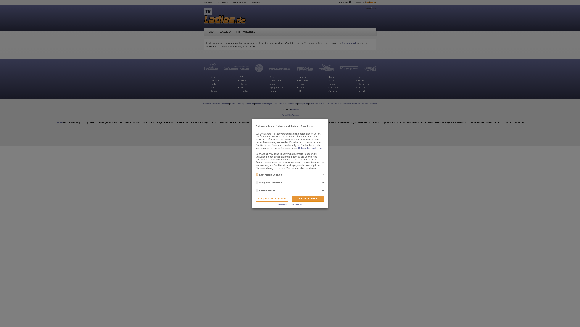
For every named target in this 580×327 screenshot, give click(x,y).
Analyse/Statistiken (270, 182)
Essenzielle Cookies (270, 174)
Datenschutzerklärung (310, 148)
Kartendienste (267, 190)
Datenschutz (282, 205)
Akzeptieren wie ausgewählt (272, 198)
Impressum (297, 205)
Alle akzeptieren (308, 198)
